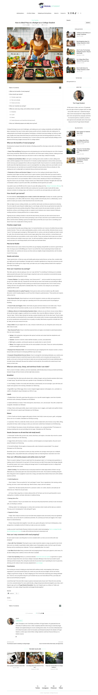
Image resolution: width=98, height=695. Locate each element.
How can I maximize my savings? (18, 105)
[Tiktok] (75, 13)
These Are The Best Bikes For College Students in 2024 (83, 150)
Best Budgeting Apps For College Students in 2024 (83, 42)
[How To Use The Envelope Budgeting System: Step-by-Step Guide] (71, 52)
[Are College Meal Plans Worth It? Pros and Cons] (35, 658)
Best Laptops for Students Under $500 (16, 665)
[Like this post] (37, 613)
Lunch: (13, 114)
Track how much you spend (43, 556)
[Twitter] (68, 13)
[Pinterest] (73, 13)
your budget (39, 563)
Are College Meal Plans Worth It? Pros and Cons (83, 60)
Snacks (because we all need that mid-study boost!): (23, 120)
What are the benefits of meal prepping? (20, 91)
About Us (56, 13)
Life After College (31, 13)
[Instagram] (71, 13)
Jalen (28, 24)
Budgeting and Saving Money (44, 13)
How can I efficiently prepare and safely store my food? (23, 123)
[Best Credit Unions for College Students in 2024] (71, 70)
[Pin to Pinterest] (41, 613)
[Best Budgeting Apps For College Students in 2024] (71, 43)
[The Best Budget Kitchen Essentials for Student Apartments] (71, 160)
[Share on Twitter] (40, 613)
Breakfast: (14, 111)
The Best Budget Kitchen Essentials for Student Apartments (83, 160)
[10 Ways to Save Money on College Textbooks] (71, 35)
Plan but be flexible (16, 100)
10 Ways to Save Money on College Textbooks (84, 33)
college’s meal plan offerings (53, 186)
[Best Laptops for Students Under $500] (16, 658)
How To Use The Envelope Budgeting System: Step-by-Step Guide (84, 51)
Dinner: (13, 117)
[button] (35, 672)
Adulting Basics (20, 13)
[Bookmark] (80, 13)
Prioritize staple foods (16, 97)
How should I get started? (16, 94)
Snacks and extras (16, 102)
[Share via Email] (43, 613)
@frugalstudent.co (71, 81)
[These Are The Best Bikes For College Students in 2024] (54, 658)
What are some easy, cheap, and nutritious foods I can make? (25, 108)
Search (68, 20)
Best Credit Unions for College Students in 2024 (83, 68)
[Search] (78, 13)
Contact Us (63, 13)
